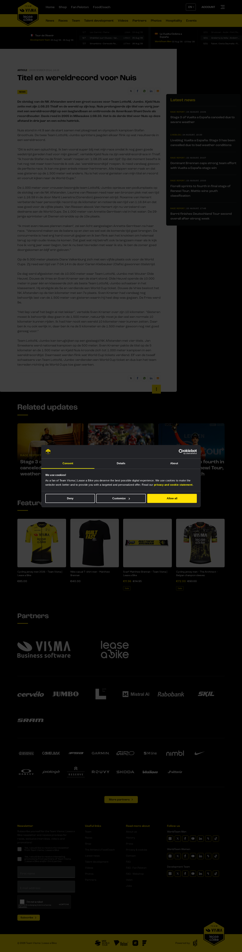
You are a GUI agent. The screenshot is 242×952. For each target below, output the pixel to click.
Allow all (172, 498)
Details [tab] (121, 463)
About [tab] (174, 463)
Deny (70, 498)
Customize (119, 498)
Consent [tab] (68, 463)
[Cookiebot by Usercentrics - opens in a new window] (181, 451)
